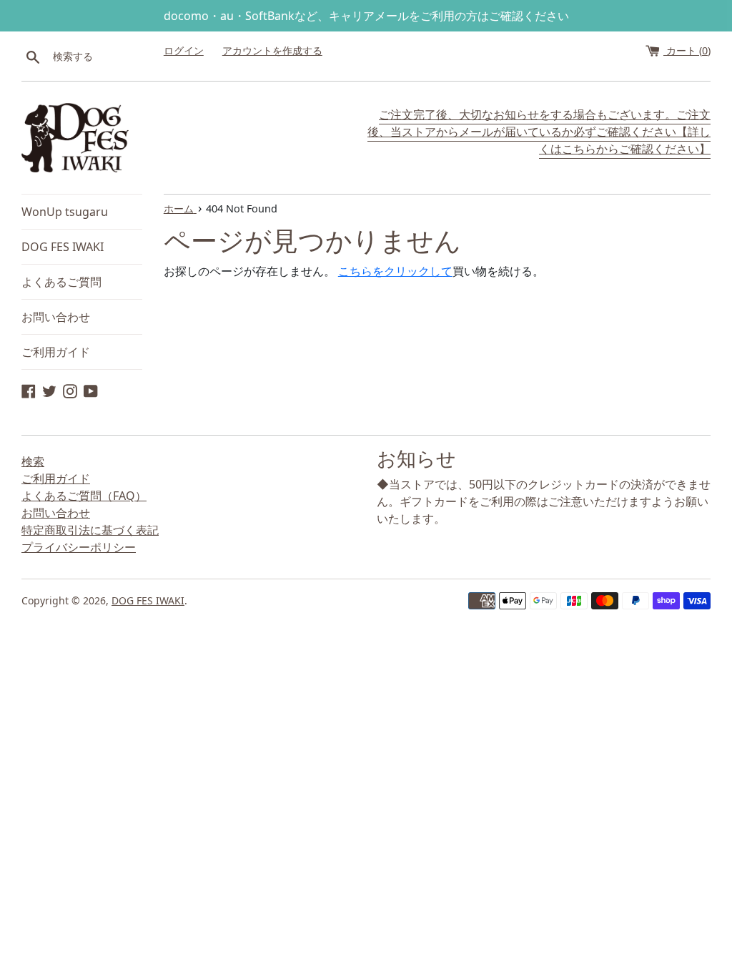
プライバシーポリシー (78, 547)
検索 (32, 461)
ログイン (184, 50)
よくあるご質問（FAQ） (84, 496)
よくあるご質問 (61, 282)
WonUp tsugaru (64, 212)
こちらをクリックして (395, 271)
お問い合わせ (55, 317)
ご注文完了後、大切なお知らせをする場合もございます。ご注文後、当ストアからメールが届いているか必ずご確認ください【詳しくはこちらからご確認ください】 (539, 132)
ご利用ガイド (55, 352)
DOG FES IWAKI (62, 247)
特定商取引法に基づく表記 (90, 530)
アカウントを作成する (272, 50)
